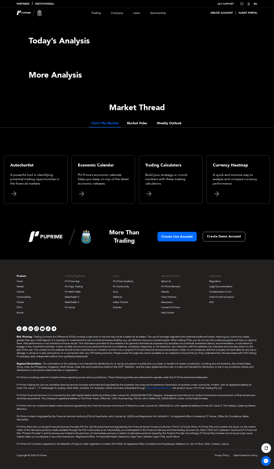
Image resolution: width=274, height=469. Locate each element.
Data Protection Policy (245, 455)
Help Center (167, 312)
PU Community (121, 286)
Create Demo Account (224, 236)
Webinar (117, 297)
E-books (117, 307)
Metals (20, 286)
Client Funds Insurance (221, 297)
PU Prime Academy (123, 281)
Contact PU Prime (170, 307)
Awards (165, 291)
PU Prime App (72, 281)
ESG (211, 302)
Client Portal (247, 12)
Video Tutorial (120, 302)
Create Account (221, 12)
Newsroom (167, 302)
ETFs (19, 307)
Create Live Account (177, 236)
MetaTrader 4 (72, 302)
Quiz (115, 291)
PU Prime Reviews (170, 286)
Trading (96, 13)
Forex (20, 281)
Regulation (215, 281)
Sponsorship (158, 13)
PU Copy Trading (74, 286)
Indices (20, 291)
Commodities (24, 297)
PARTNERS (23, 3)
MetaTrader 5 (72, 297)
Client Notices (168, 297)
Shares (20, 302)
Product (21, 276)
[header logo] (29, 12)
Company (117, 13)
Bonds (20, 312)
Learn (136, 13)
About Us (166, 281)
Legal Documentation (220, 286)
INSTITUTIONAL (44, 3)
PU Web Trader (73, 291)
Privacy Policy (222, 455)
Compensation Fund (220, 291)
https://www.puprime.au (159, 388)
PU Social (70, 307)
